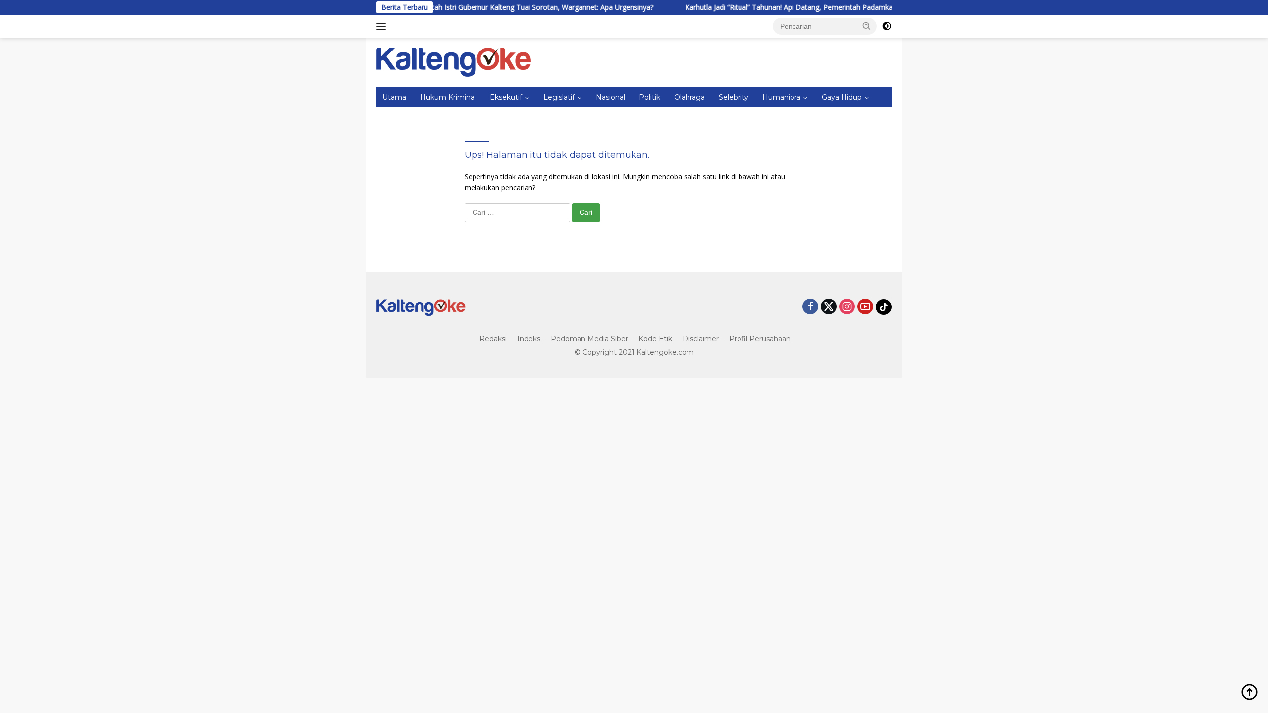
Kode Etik (655, 338)
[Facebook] (810, 307)
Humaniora (781, 97)
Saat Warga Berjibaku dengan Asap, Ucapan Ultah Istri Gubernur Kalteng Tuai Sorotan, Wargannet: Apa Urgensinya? (444, 7)
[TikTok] (884, 307)
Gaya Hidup (842, 97)
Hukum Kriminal (448, 97)
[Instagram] (847, 307)
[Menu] (383, 26)
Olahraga (689, 97)
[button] (867, 26)
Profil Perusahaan (760, 338)
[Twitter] (829, 307)
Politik (649, 97)
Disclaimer (701, 338)
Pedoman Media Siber (589, 338)
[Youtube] (865, 307)
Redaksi (493, 338)
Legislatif (559, 97)
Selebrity (733, 97)
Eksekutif (506, 97)
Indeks (528, 338)
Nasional (610, 97)
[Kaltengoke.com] (453, 61)
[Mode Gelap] (887, 26)
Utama (394, 97)
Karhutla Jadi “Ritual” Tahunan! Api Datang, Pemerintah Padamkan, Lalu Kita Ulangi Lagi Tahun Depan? (825, 7)
